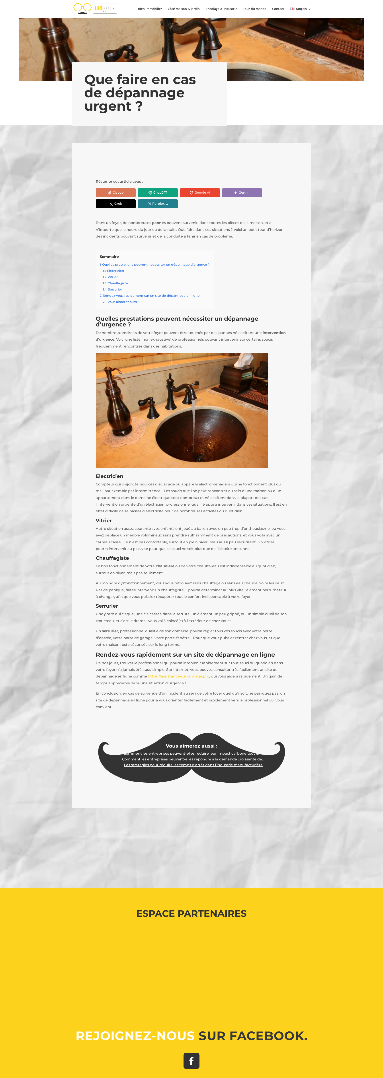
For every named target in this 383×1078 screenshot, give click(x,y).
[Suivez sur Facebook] (191, 1061)
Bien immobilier (150, 9)
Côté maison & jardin (184, 9)
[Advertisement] (191, 845)
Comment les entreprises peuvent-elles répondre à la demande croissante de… (193, 759)
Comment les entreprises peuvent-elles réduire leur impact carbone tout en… (193, 753)
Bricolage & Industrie (221, 9)
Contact (278, 9)
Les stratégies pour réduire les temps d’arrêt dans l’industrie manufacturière (193, 765)
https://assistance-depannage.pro (178, 676)
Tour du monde (254, 9)
